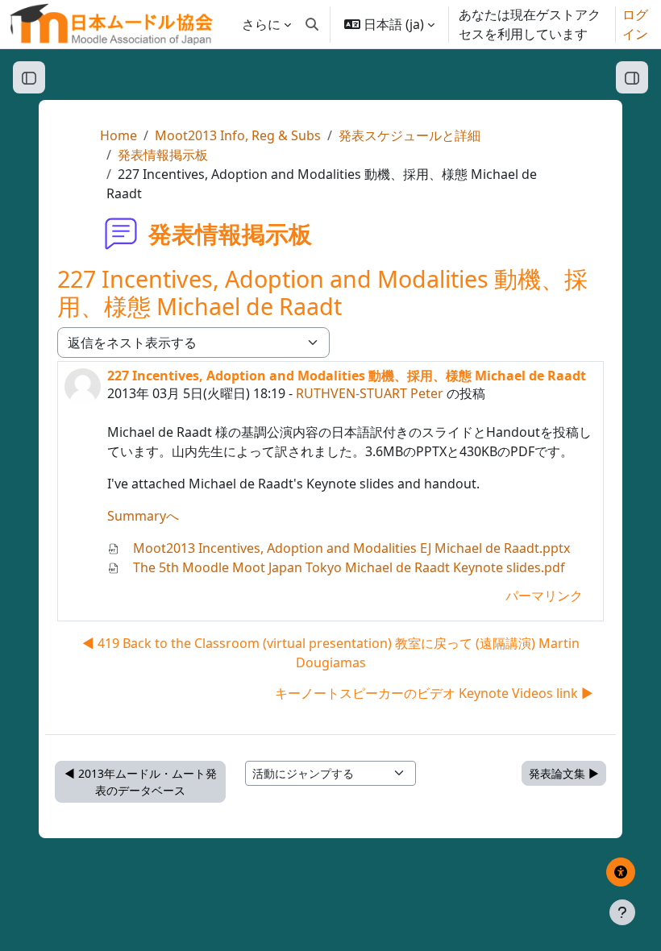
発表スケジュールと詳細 (409, 135)
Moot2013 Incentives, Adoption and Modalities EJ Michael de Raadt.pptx (350, 548)
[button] (311, 24)
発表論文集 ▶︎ (564, 773)
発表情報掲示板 (163, 155)
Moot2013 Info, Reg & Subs (238, 135)
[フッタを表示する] (622, 912)
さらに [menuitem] (261, 24)
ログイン (635, 24)
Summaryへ (143, 516)
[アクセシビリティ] (620, 872)
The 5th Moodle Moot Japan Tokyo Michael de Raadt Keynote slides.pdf (347, 567)
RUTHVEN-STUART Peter (369, 393)
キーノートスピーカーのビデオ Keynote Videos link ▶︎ (434, 693)
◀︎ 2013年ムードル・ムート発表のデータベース (140, 782)
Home (118, 135)
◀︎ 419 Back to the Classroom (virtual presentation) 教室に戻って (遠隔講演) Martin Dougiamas (331, 652)
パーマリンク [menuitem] (544, 595)
